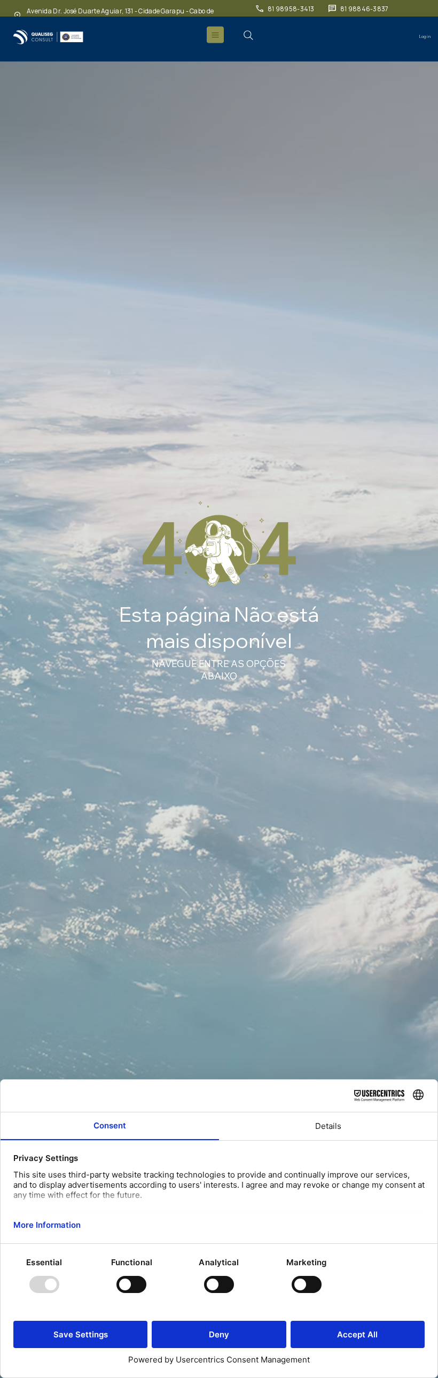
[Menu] (216, 34)
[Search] (248, 35)
